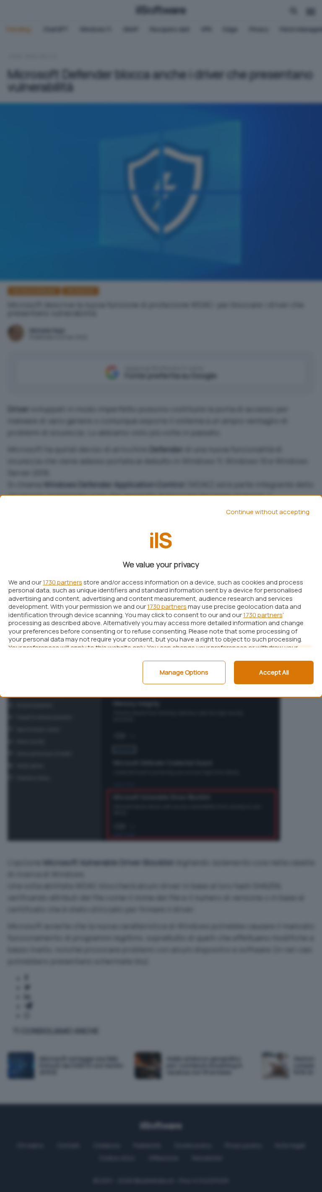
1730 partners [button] (62, 582)
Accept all (274, 672)
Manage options (184, 672)
